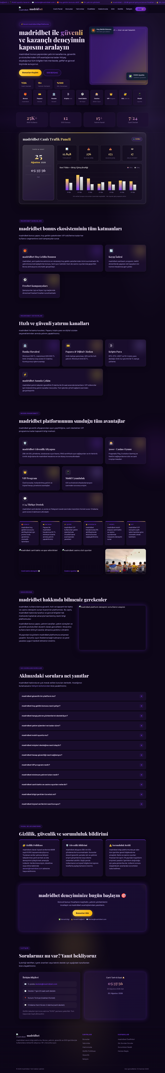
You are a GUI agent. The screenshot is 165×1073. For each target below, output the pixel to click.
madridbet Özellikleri (126, 1039)
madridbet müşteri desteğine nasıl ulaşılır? (41, 745)
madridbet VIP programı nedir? (36, 765)
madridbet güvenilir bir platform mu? (39, 696)
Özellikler (91, 9)
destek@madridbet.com (32, 868)
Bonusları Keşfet (30, 72)
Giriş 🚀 (141, 9)
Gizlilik (120, 9)
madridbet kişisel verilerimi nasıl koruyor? (41, 804)
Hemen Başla (123, 1051)
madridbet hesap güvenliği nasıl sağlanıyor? (42, 755)
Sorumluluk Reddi (125, 1047)
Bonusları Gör (82, 913)
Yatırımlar (80, 9)
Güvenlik (85, 1055)
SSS (112, 9)
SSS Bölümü (52, 73)
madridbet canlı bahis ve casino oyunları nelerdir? (44, 784)
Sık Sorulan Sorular (125, 1043)
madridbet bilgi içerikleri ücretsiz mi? (39, 794)
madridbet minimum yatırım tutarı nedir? (40, 775)
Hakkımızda (103, 9)
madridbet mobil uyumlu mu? (35, 735)
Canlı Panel (57, 9)
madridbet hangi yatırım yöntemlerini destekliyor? (45, 716)
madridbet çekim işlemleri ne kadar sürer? (41, 725)
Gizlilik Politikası (89, 1051)
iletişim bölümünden (40, 686)
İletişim (129, 9)
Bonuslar (69, 9)
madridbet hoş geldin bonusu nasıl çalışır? (41, 706)
